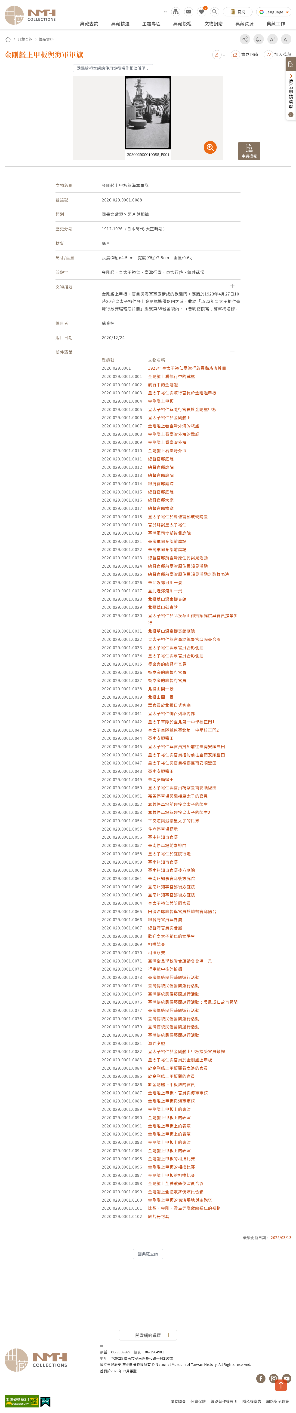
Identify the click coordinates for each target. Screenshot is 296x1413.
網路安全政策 (277, 1401)
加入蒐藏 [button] (282, 54)
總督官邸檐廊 (161, 508)
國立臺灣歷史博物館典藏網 (33, 15)
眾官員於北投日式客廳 (169, 705)
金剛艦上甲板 (161, 401)
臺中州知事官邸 (163, 837)
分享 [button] (245, 39)
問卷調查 (178, 1401)
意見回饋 (249, 54)
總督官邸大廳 (161, 500)
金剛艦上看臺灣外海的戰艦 (173, 426)
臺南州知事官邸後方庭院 (171, 870)
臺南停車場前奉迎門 (167, 845)
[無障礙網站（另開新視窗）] (22, 1401)
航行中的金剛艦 (163, 384)
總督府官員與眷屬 (165, 919)
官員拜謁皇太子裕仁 (167, 524)
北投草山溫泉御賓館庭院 (171, 631)
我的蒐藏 (201, 11)
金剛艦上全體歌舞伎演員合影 (176, 1183)
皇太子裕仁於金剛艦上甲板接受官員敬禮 (186, 1051)
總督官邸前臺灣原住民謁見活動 (178, 557)
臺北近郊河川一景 (165, 582)
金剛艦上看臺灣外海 (167, 442)
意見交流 (188, 11)
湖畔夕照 (156, 1043)
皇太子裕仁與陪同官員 (169, 903)
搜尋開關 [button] (214, 11)
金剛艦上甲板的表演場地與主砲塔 (180, 1200)
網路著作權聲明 (224, 1401)
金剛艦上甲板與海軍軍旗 (171, 1101)
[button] (218, 54)
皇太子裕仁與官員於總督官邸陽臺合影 (184, 639)
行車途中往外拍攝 (165, 969)
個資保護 (198, 1401)
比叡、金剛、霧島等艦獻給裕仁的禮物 (184, 1208)
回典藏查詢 (148, 1254)
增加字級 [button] (272, 39)
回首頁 (8, 39)
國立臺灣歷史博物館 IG (273, 1378)
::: (165, 11)
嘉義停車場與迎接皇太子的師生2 (179, 812)
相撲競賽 (156, 944)
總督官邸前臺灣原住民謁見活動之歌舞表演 (188, 574)
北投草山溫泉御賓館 (167, 599)
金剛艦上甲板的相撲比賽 (171, 1158)
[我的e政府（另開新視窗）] (45, 1402)
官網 (241, 11)
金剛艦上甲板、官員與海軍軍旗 (178, 1093)
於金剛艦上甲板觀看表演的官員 (178, 1068)
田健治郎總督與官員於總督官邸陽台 (182, 911)
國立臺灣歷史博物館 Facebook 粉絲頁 (260, 1378)
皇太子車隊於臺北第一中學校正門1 (181, 722)
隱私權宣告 (252, 1401)
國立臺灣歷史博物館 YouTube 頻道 (286, 1378)
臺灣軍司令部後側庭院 (169, 533)
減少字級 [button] (286, 39)
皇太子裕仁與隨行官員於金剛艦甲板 (182, 393)
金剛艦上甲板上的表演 (169, 1109)
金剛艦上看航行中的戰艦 (171, 376)
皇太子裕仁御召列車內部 (171, 713)
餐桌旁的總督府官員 (167, 664)
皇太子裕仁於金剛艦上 (169, 417)
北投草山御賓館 (163, 607)
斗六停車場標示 (163, 829)
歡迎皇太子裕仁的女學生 (171, 936)
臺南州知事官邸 (163, 862)
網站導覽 (175, 11)
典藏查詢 (25, 39)
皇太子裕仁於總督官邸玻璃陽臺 (178, 516)
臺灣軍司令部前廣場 (167, 541)
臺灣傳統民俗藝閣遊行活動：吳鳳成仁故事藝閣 (193, 1002)
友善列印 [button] (258, 39)
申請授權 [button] (249, 155)
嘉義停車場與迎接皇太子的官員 (178, 796)
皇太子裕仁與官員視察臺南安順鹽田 (182, 763)
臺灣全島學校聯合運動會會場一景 (180, 961)
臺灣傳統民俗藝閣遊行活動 (173, 977)
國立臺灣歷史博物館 (48, 1360)
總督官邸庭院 (161, 459)
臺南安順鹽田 (161, 738)
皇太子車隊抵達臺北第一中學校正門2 (183, 730)
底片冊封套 (159, 1216)
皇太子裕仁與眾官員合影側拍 (176, 647)
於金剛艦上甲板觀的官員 (171, 1076)
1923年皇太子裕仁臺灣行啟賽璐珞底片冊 (187, 368)
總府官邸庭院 (161, 483)
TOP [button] (281, 1385)
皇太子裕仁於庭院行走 (169, 853)
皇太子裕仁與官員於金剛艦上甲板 (180, 1060)
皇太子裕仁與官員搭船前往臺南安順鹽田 (186, 746)
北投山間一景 (161, 688)
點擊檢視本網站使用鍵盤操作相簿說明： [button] (113, 68)
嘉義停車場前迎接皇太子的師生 (178, 804)
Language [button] (275, 12)
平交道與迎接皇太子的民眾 (173, 820)
